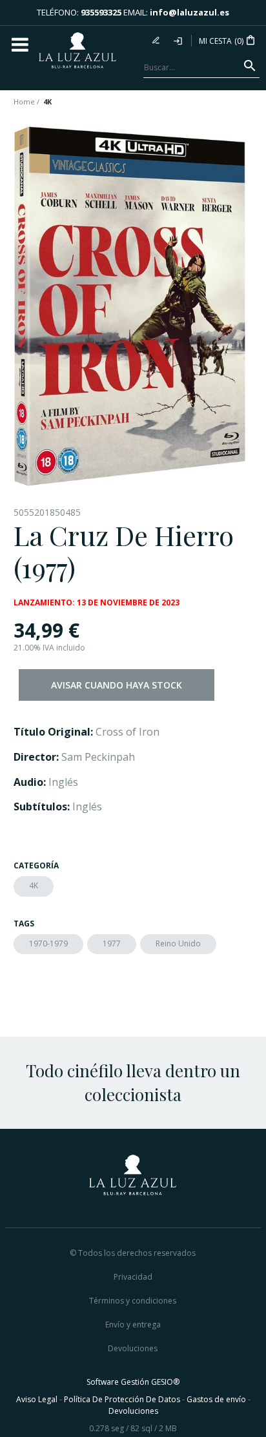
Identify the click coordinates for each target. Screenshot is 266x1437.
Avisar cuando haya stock (116, 685)
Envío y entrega (133, 1324)
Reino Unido (178, 943)
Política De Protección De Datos (122, 1399)
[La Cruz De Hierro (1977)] (130, 306)
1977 (112, 943)
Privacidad (133, 1276)
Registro (157, 40)
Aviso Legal (36, 1399)
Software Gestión (118, 1381)
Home (24, 101)
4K (33, 885)
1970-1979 (48, 943)
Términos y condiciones (132, 1300)
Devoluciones (133, 1348)
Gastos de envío (216, 1399)
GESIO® (165, 1381)
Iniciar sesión (179, 40)
